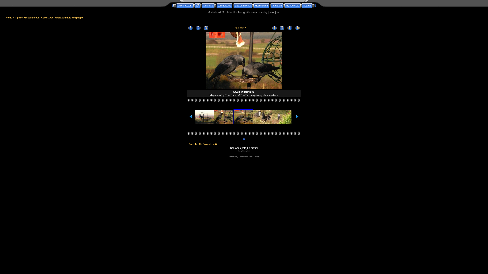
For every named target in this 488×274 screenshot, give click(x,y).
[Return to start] (274, 28)
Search (307, 5)
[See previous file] (282, 28)
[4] (246, 150)
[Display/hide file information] (198, 28)
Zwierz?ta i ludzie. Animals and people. (63, 17)
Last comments (243, 5)
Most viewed (261, 5)
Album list (208, 5)
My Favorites (292, 5)
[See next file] (290, 28)
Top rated (277, 5)
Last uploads (224, 5)
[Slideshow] (206, 28)
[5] (249, 150)
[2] (241, 150)
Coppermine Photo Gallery (249, 157)
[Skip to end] (297, 28)
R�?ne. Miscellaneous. (27, 17)
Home (9, 17)
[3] (244, 150)
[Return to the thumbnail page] (190, 28)
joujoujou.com (184, 5)
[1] (239, 150)
